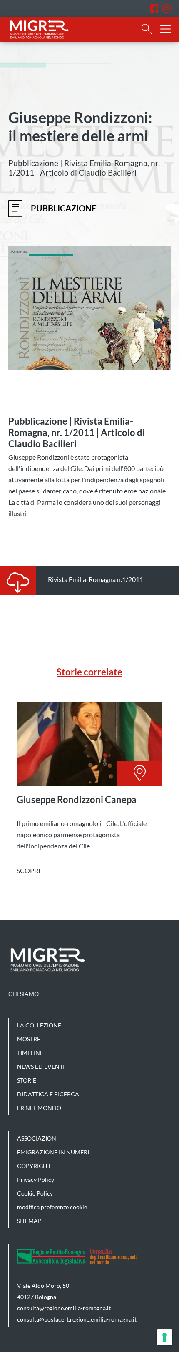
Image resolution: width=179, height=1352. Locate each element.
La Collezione (39, 1025)
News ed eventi (41, 1066)
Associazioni (37, 1138)
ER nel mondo (39, 1107)
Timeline (30, 1052)
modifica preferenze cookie (52, 1207)
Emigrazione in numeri (53, 1152)
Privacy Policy (35, 1179)
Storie (26, 1080)
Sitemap (29, 1220)
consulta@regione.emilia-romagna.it (64, 1308)
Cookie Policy (35, 1193)
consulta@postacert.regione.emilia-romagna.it (77, 1319)
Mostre (28, 1038)
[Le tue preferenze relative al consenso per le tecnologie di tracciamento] (164, 1337)
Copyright (34, 1165)
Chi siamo (23, 993)
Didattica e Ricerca (48, 1094)
